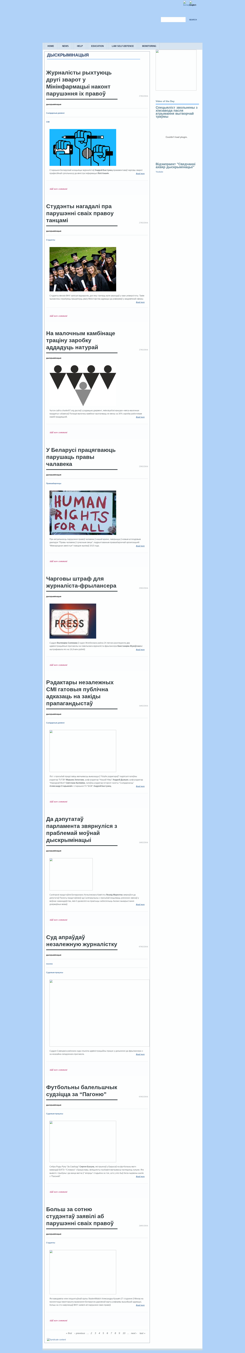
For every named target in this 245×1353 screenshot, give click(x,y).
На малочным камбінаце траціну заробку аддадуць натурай (80, 340)
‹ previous (79, 1333)
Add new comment (58, 189)
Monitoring (149, 46)
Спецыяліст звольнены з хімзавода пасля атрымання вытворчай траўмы (177, 112)
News (65, 46)
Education (97, 46)
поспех (49, 964)
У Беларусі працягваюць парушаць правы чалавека (81, 457)
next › (134, 1333)
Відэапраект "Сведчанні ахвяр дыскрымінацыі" (176, 165)
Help (80, 46)
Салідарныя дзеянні (55, 113)
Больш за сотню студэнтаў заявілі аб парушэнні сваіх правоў (80, 1216)
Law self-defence (123, 46)
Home (51, 46)
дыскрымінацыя (53, 104)
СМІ (48, 122)
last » (142, 1333)
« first (69, 1333)
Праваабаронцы (53, 483)
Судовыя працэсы (54, 972)
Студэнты (50, 240)
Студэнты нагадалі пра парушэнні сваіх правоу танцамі (80, 213)
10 (124, 1333)
